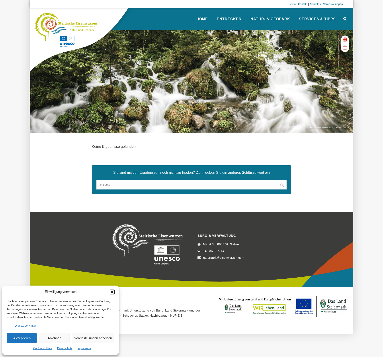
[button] (112, 292)
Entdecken (229, 19)
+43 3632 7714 (213, 251)
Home (202, 19)
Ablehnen (54, 338)
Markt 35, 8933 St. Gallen (221, 244)
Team (292, 4)
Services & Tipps (317, 19)
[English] (345, 40)
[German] (345, 48)
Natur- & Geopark (270, 19)
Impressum (84, 348)
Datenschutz (64, 348)
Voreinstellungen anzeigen (93, 338)
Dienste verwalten (26, 325)
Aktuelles (315, 4)
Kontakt (302, 4)
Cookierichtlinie (42, 348)
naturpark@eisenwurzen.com (223, 257)
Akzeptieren (22, 338)
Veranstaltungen (333, 4)
